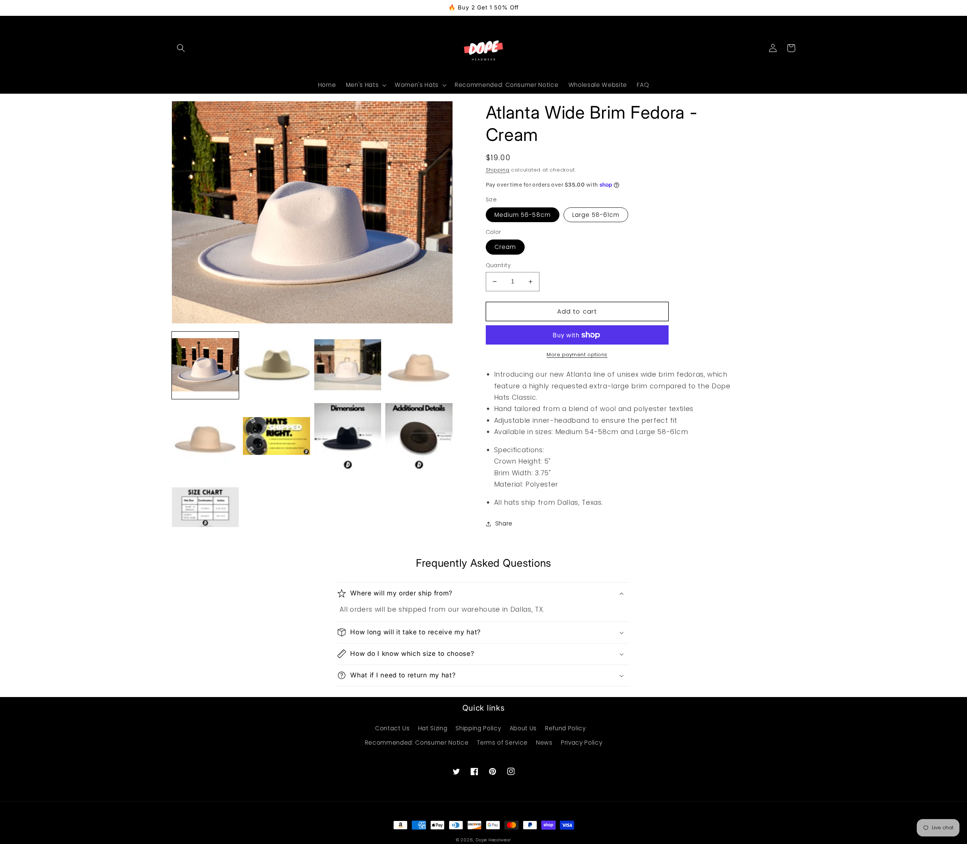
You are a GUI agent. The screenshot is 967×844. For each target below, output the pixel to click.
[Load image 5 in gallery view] (205, 436)
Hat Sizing (433, 728)
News (544, 743)
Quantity (498, 265)
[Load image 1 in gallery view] (205, 365)
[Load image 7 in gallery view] (347, 436)
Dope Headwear (493, 840)
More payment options (577, 354)
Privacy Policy (581, 743)
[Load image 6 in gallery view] (276, 436)
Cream (505, 247)
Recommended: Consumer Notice (416, 743)
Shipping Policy (478, 728)
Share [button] (504, 523)
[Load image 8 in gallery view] (418, 436)
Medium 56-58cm (522, 215)
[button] (181, 48)
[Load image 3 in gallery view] (347, 365)
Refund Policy (565, 728)
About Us (523, 728)
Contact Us (392, 728)
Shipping (498, 169)
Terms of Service (502, 743)
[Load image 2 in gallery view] (276, 365)
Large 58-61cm (595, 215)
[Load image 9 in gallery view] (205, 507)
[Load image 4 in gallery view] (418, 365)
